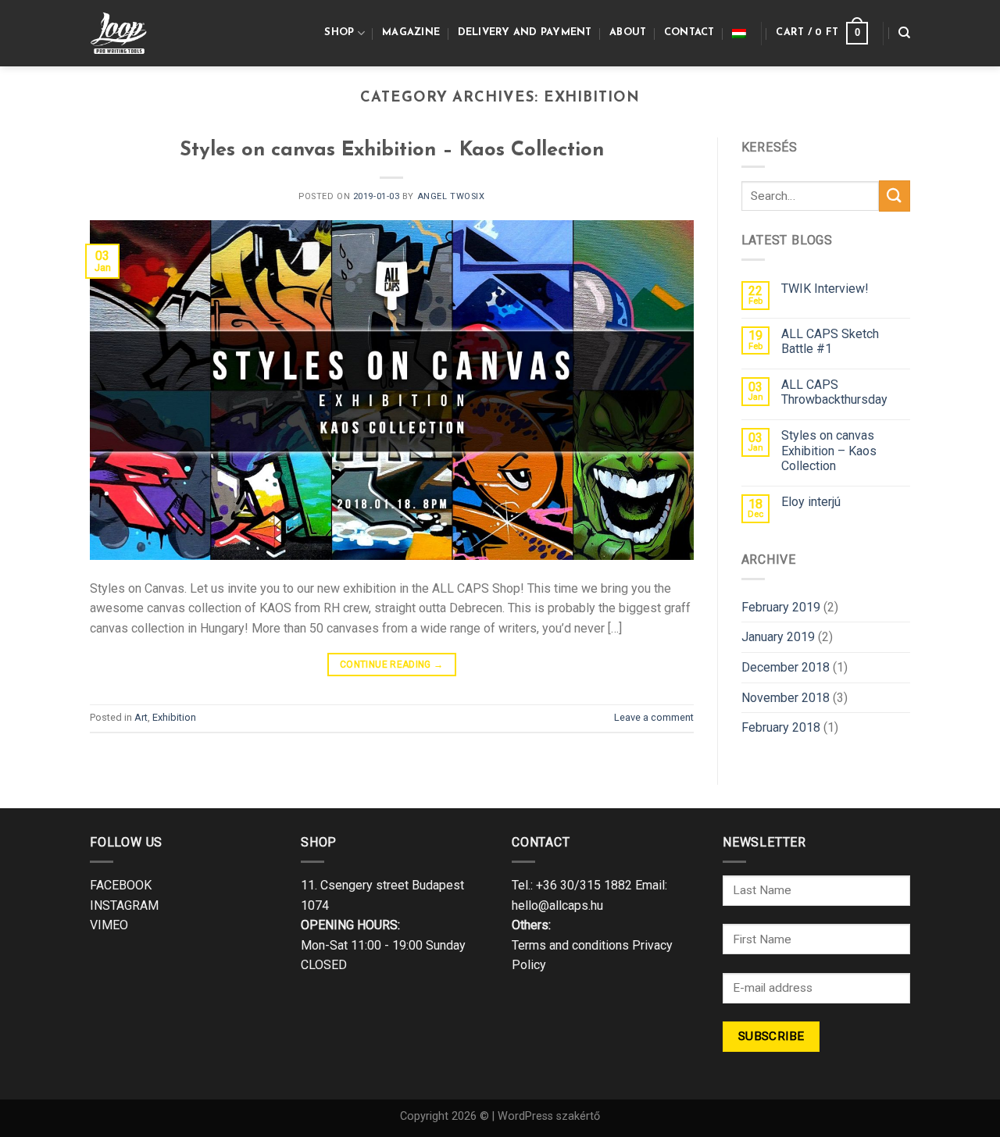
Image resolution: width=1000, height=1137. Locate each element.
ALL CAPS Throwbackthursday (834, 392)
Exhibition (174, 717)
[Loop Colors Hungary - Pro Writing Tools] (126, 33)
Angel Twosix (451, 196)
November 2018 (785, 697)
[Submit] (894, 195)
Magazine (411, 32)
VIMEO (109, 925)
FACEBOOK (121, 885)
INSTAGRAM (124, 905)
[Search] (904, 33)
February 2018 (780, 727)
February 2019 (780, 607)
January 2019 (778, 636)
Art (141, 717)
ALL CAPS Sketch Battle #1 (830, 341)
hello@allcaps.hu (557, 905)
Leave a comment (654, 717)
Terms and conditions (570, 945)
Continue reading (392, 664)
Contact (689, 32)
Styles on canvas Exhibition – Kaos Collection (392, 150)
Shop (339, 32)
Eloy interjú (811, 501)
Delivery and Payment (525, 32)
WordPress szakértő (549, 1116)
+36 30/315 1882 (584, 885)
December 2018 (785, 667)
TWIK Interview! (825, 288)
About (627, 32)
